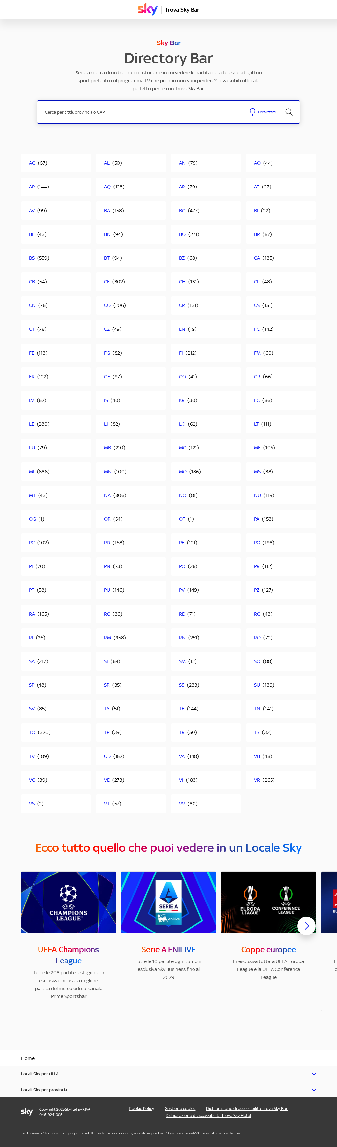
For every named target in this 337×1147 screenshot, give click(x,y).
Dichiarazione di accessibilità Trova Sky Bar (247, 1108)
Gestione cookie (180, 1108)
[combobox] (141, 112)
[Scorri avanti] (306, 931)
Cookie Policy (141, 1108)
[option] (68, 941)
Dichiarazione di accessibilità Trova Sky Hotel (208, 1115)
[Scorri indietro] (30, 930)
